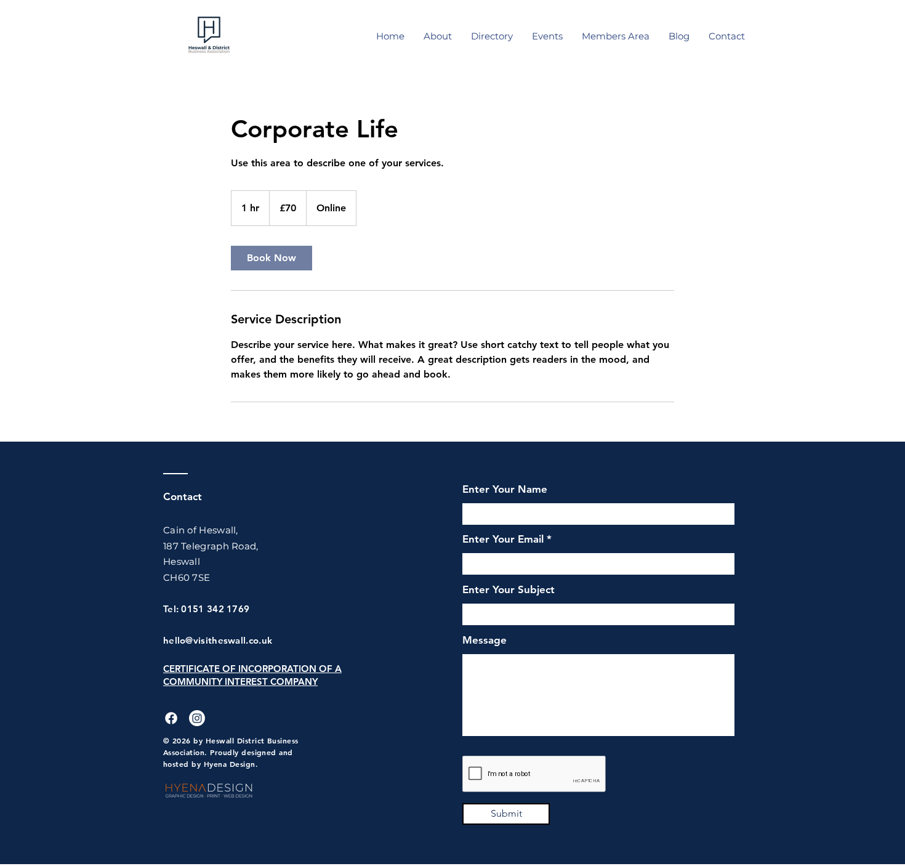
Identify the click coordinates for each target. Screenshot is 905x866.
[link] (271, 258)
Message (484, 640)
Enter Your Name (504, 489)
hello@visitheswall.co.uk (217, 640)
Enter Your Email (503, 539)
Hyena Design (229, 764)
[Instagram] (197, 718)
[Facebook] (171, 718)
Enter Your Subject (508, 590)
